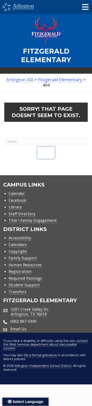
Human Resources (25, 264)
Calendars (18, 244)
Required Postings (25, 278)
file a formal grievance (40, 355)
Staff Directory (22, 213)
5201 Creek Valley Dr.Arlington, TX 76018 (30, 312)
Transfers (18, 291)
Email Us (18, 328)
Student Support (24, 284)
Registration (20, 271)
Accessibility (20, 237)
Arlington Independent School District (43, 366)
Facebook (17, 200)
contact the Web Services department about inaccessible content (45, 344)
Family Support (23, 257)
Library (15, 206)
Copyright (18, 251)
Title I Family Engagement (33, 220)
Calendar (17, 193)
